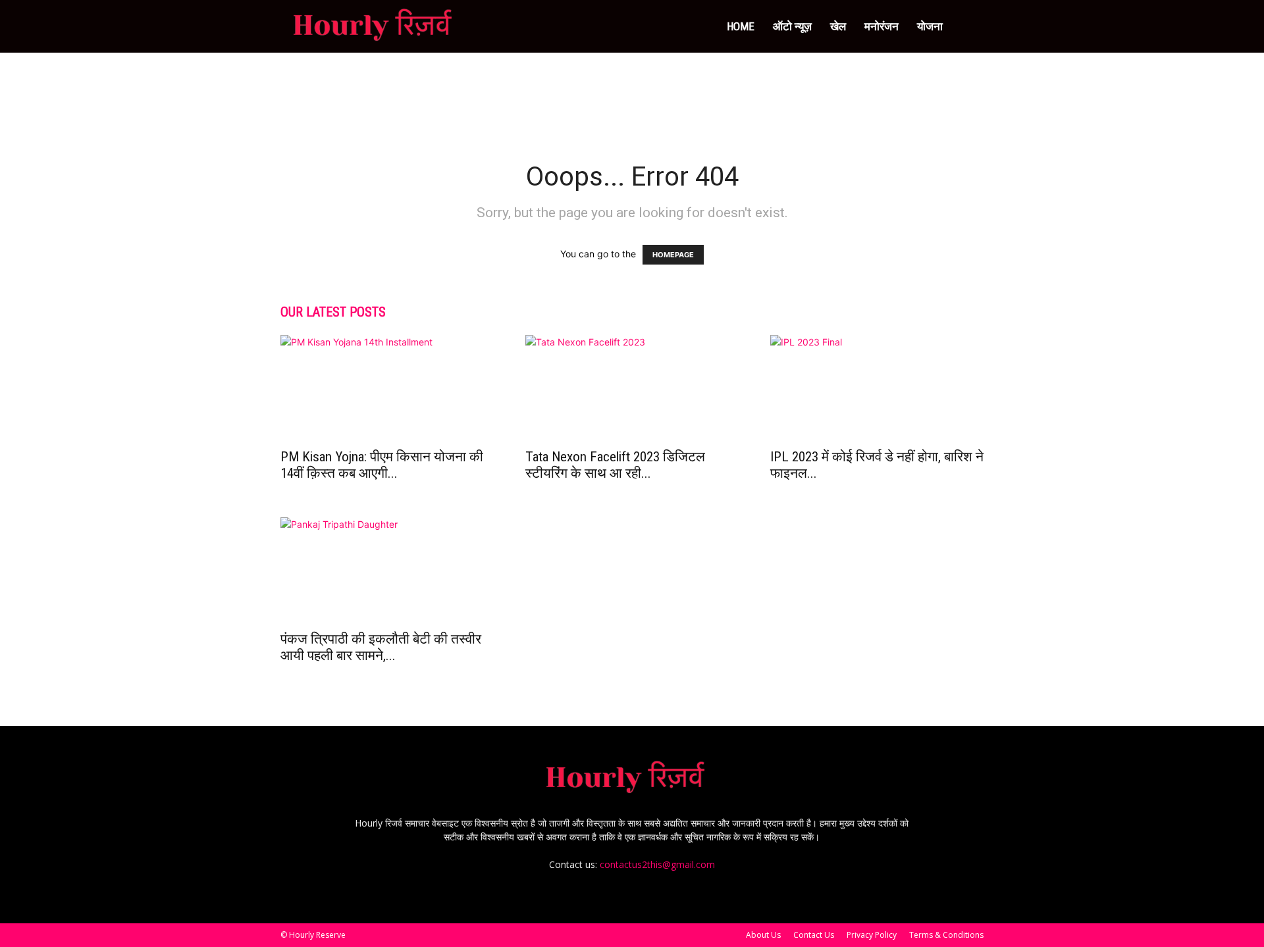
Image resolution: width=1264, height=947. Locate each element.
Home (740, 26)
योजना (930, 26)
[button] (968, 27)
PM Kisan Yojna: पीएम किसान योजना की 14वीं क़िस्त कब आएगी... (381, 465)
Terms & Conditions (946, 934)
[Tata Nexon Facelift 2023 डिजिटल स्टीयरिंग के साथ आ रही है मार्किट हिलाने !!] (632, 387)
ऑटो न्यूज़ (792, 26)
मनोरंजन (881, 26)
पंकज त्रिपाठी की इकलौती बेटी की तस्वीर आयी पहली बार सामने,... (380, 647)
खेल (838, 26)
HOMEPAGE (673, 254)
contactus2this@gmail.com (657, 864)
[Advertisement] (632, 98)
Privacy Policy (872, 934)
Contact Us (813, 934)
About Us (763, 934)
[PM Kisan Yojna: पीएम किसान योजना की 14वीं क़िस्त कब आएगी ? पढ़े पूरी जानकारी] (387, 387)
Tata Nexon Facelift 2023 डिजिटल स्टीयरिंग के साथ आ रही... (615, 465)
